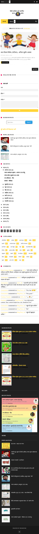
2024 (4, 207)
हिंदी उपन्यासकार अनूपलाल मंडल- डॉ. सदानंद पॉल (22, 500)
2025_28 (19, 283)
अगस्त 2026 (8, 170)
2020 (4, 218)
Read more (10, 403)
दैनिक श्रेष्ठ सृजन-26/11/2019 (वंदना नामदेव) (24, 331)
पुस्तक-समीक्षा (12, 250)
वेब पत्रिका (20, 253)
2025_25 (22, 297)
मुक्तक (28, 250)
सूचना (3, 260)
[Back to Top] (19, 531)
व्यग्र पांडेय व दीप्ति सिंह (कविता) (20, 354)
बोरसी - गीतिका (8, 181)
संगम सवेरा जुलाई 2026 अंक (11, 175)
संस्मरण (20, 256)
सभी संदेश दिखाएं (27, 28)
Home (4, 21)
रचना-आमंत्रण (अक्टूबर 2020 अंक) (18, 154)
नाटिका (4, 34)
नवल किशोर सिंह (29, 246)
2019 (4, 221)
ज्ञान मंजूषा (13, 246)
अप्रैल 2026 (8, 192)
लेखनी (11, 253)
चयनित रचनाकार (24, 243)
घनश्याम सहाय (12, 243)
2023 (4, 210)
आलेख (12, 240)
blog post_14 (21, 290)
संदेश (3, 256)
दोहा (20, 246)
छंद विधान (4, 246)
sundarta (3, 300)
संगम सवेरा (31, 253)
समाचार (27, 256)
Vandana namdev (6, 297)
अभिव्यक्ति (4, 240)
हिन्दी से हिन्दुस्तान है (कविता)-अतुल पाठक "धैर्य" (21, 146)
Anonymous (4, 277)
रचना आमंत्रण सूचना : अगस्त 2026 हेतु (14, 172)
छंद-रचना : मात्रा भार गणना (17, 443)
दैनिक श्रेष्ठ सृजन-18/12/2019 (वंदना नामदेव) (24, 376)
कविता (30, 240)
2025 (4, 204)
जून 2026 (7, 187)
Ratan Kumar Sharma (7, 270)
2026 (4, 167)
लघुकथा (3, 253)
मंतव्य (21, 250)
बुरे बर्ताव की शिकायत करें (8, 129)
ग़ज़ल (20, 260)
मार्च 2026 (7, 195)
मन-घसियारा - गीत (9, 178)
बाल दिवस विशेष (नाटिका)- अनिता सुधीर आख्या (16, 52)
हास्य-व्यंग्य (12, 260)
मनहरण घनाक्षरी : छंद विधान (17, 460)
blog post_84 (19, 300)
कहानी (3, 243)
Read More (5, 62)
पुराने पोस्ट (35, 69)
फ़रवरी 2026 (8, 198)
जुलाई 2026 (8, 184)
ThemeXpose (22, 528)
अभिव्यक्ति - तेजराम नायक (19, 365)
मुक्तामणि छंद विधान (15, 509)
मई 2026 (7, 190)
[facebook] (34, 2)
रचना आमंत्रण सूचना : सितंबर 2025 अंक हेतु (21, 517)
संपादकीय (11, 256)
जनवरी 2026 (8, 201)
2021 (4, 215)
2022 (4, 213)
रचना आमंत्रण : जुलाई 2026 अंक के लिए (13, 426)
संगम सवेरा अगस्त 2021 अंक (19, 343)
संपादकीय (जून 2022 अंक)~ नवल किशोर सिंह (21, 492)
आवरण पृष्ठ (21, 240)
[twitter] (37, 2)
